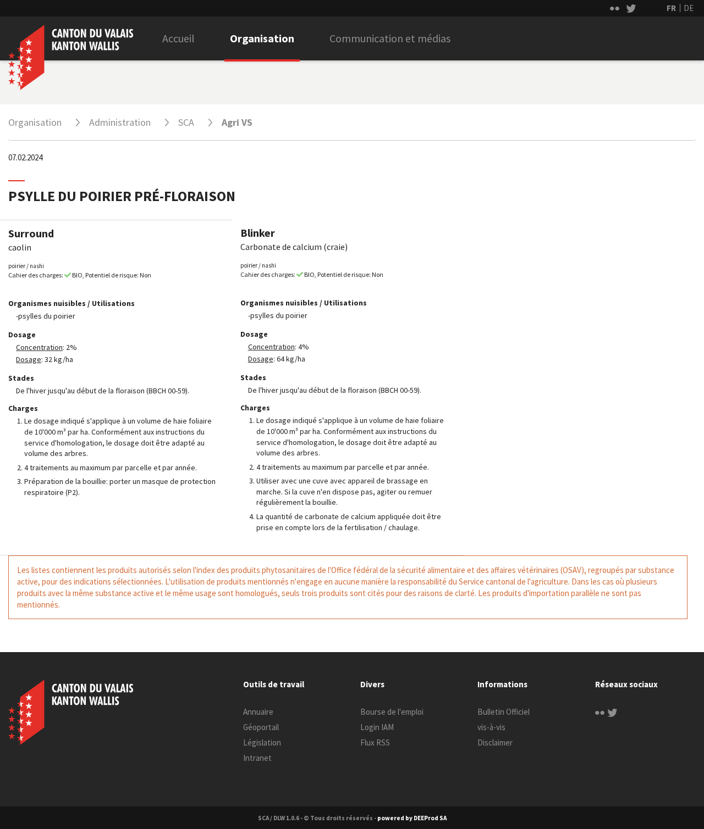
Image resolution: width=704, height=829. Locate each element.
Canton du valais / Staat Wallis (70, 57)
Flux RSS (375, 742)
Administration (120, 122)
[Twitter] (612, 711)
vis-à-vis (491, 727)
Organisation (262, 38)
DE (689, 8)
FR (671, 8)
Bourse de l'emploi (392, 711)
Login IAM (377, 727)
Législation (262, 742)
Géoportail (261, 727)
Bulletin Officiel (503, 711)
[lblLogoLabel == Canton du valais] (70, 712)
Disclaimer (495, 742)
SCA (186, 122)
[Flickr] (599, 711)
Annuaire (258, 711)
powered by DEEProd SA (412, 818)
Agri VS (237, 122)
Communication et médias (389, 38)
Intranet (257, 758)
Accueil (178, 38)
